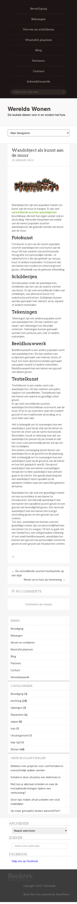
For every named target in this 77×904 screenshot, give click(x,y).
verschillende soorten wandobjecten (34, 212)
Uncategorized (19, 735)
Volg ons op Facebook (25, 861)
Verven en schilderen (38, 29)
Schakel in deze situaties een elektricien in (36, 777)
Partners (38, 60)
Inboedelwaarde (38, 81)
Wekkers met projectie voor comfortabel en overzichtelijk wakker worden (37, 768)
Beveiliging (38, 8)
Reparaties (17, 714)
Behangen (38, 19)
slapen (14, 721)
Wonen (15, 749)
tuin (13, 728)
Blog (38, 50)
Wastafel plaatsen (38, 40)
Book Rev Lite (31, 894)
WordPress (62, 894)
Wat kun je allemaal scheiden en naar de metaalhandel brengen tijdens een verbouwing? (34, 788)
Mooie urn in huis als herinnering (44, 579)
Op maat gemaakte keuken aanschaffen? (35, 811)
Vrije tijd (15, 742)
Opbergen (16, 708)
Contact (38, 71)
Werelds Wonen (29, 108)
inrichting (16, 701)
